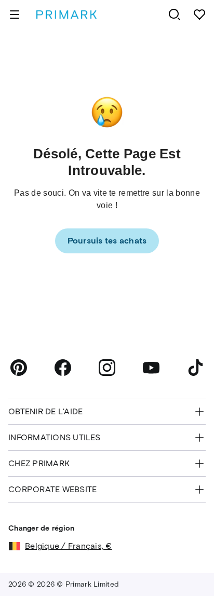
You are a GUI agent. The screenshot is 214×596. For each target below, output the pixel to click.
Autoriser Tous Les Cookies (107, 570)
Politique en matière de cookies (65, 538)
